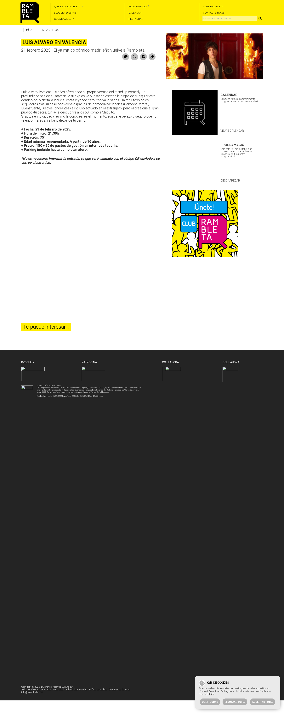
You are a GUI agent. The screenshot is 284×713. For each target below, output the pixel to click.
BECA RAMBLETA (64, 18)
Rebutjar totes (234, 701)
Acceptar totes (262, 701)
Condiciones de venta (119, 689)
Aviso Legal (58, 689)
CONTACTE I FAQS (213, 12)
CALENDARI (135, 12)
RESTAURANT (136, 18)
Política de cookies (98, 689)
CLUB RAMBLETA (213, 6)
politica (210, 694)
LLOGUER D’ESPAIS (65, 12)
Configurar (210, 701)
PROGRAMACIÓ (137, 6)
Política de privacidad (76, 689)
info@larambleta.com (32, 692)
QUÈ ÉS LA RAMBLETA (67, 6)
